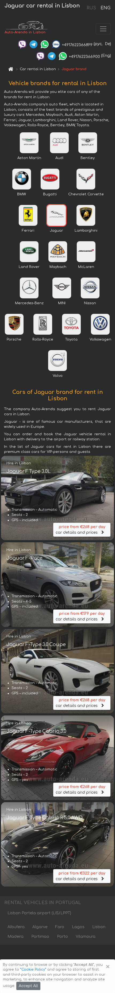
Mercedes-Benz (29, 303)
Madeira (15, 937)
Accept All (28, 986)
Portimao (40, 937)
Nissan (90, 303)
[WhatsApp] (45, 44)
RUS (91, 8)
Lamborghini (86, 230)
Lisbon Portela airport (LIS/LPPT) (39, 913)
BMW (21, 194)
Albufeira (16, 927)
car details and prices (80, 530)
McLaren (86, 267)
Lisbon (98, 927)
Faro (59, 927)
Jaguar (56, 230)
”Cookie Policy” (33, 969)
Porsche (14, 339)
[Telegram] (33, 44)
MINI (62, 303)
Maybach (57, 267)
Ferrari (28, 230)
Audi (59, 158)
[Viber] (22, 44)
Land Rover (29, 267)
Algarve (39, 927)
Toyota (71, 339)
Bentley (87, 158)
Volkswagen (100, 339)
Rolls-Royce (42, 339)
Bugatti (50, 194)
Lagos (78, 927)
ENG (105, 8)
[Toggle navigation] (103, 28)
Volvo (58, 376)
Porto (62, 937)
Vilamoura (85, 937)
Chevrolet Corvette (86, 194)
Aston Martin (29, 158)
